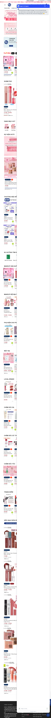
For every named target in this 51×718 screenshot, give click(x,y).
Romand (5, 108)
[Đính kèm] (19, 709)
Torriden (16, 364)
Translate (49, 0)
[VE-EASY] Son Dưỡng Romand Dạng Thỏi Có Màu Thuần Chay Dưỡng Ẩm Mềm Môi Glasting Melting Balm (14, 689)
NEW (22, 712)
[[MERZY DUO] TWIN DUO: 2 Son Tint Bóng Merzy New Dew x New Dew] (8, 230)
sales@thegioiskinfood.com (9, 709)
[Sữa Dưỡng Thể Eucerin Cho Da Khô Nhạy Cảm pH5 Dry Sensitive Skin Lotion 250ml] (8, 442)
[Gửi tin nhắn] (47, 709)
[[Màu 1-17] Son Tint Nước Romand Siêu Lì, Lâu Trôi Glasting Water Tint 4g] (14, 571)
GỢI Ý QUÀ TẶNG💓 (25, 714)
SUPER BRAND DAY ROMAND (12, 523)
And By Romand (8, 181)
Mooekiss (16, 309)
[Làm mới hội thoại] (45, 6)
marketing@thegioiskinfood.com (10, 713)
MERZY (5, 216)
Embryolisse (7, 422)
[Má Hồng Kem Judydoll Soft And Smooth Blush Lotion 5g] (8, 301)
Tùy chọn (50, 702)
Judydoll (6, 309)
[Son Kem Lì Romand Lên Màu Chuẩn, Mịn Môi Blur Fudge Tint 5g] (14, 604)
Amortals (6, 337)
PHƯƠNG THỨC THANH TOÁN (38, 712)
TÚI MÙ (23, 716)
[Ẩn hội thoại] (48, 6)
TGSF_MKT (6, 281)
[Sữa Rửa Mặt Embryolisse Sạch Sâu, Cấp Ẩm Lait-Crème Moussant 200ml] (8, 414)
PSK (4, 366)
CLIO (5, 507)
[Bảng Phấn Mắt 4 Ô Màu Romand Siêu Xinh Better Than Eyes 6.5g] (14, 638)
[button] (13, 19)
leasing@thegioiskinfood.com (10, 716)
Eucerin (5, 450)
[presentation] (5, 15)
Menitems (6, 479)
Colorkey (16, 450)
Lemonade (6, 394)
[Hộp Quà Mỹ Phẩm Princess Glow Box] (8, 273)
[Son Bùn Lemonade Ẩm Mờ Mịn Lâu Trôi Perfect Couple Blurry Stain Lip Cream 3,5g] (8, 386)
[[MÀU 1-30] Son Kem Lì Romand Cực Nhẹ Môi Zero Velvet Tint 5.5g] (14, 537)
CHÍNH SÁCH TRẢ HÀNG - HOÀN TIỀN (39, 714)
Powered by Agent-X (33, 711)
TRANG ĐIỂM (7, 8)
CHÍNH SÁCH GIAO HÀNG (37, 716)
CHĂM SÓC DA (14, 8)
